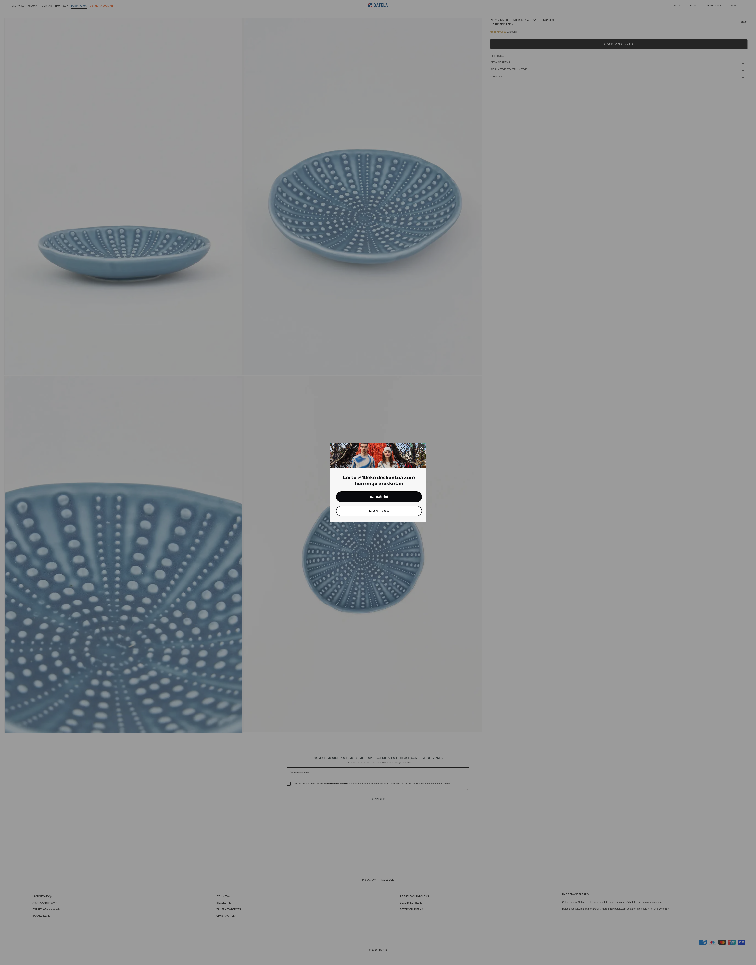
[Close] (421, 447)
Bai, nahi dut (379, 497)
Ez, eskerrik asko (379, 510)
